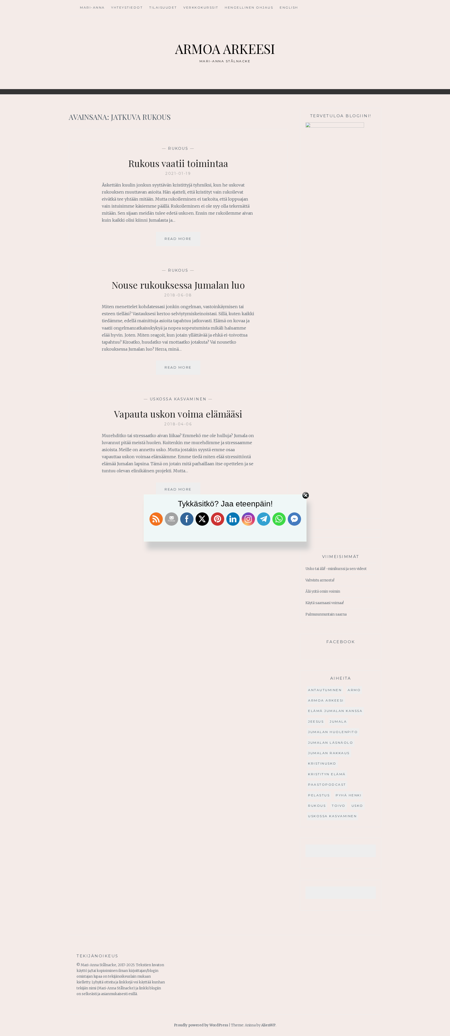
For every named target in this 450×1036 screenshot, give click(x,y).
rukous (178, 148)
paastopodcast (327, 784)
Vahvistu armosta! (319, 580)
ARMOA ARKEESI (225, 48)
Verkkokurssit (200, 7)
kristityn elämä (327, 774)
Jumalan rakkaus (329, 753)
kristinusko (322, 763)
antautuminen (325, 690)
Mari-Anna (92, 7)
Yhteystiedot (127, 7)
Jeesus (316, 721)
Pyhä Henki (348, 795)
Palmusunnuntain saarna (326, 614)
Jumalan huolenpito (333, 732)
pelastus (319, 795)
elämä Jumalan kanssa (335, 711)
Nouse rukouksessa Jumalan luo (178, 284)
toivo (339, 806)
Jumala (338, 721)
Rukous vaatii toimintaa (178, 163)
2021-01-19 (178, 173)
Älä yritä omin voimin (322, 591)
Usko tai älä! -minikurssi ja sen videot (336, 569)
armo (354, 690)
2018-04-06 (178, 424)
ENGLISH (289, 7)
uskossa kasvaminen (178, 399)
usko (357, 806)
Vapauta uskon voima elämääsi (178, 413)
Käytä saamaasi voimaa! (324, 603)
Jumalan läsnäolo (330, 743)
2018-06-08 (178, 295)
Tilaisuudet (163, 7)
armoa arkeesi (326, 700)
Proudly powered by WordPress (201, 1025)
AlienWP (268, 1025)
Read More (182, 241)
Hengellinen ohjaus (249, 7)
